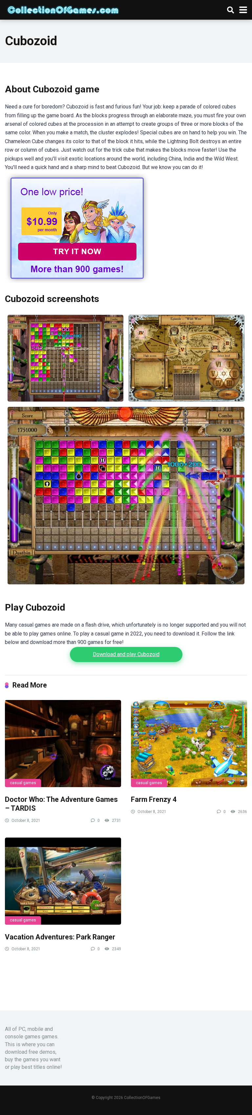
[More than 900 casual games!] (77, 281)
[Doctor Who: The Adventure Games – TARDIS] (63, 743)
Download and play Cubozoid (126, 654)
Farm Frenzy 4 (154, 799)
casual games (23, 783)
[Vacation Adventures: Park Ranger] (63, 881)
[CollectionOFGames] (63, 9)
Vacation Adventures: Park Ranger (60, 937)
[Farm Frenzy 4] (189, 743)
